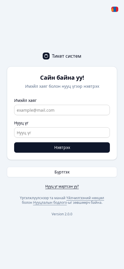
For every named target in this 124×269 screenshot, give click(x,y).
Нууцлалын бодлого (50, 202)
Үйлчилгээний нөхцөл (85, 197)
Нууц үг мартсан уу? (62, 186)
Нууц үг (21, 123)
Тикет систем (66, 56)
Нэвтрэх (62, 147)
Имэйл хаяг (25, 100)
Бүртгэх (62, 172)
